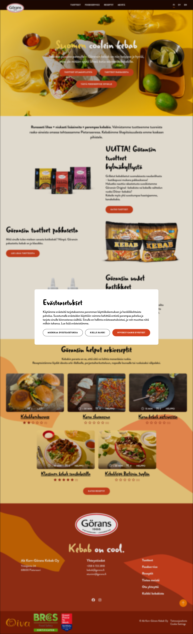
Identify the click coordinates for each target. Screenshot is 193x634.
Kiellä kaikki (97, 332)
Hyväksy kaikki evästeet (131, 332)
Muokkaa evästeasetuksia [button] (63, 332)
